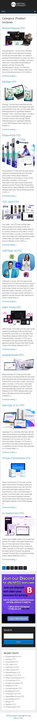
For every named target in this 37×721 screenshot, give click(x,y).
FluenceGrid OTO (11, 135)
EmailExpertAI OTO (12, 691)
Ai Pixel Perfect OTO (12, 707)
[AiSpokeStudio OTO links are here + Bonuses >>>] (18, 364)
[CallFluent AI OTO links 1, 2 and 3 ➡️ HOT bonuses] (18, 265)
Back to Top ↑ (19, 718)
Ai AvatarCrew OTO (13, 513)
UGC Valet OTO (10, 201)
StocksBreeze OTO (12, 699)
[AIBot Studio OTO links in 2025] (18, 318)
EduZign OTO (9, 81)
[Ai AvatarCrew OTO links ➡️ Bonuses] (18, 526)
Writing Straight (11, 716)
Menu (3, 11)
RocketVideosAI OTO (13, 28)
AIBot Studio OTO (11, 307)
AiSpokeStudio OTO (13, 355)
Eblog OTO (9, 702)
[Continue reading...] (9, 76)
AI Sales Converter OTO (14, 683)
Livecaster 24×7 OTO (13, 694)
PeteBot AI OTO (11, 686)
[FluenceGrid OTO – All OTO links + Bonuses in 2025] (18, 153)
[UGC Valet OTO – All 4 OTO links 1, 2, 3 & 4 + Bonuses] (18, 213)
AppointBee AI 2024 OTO (14, 696)
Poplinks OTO (10, 704)
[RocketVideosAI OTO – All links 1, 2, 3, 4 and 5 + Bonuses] (18, 39)
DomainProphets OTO (13, 688)
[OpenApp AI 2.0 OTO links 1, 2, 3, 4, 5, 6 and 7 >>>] (18, 418)
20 (21, 568)
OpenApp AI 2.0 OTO (13, 405)
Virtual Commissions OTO (16, 458)
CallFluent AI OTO (12, 250)
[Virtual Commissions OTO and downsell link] (18, 470)
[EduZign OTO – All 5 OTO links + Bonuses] (18, 93)
